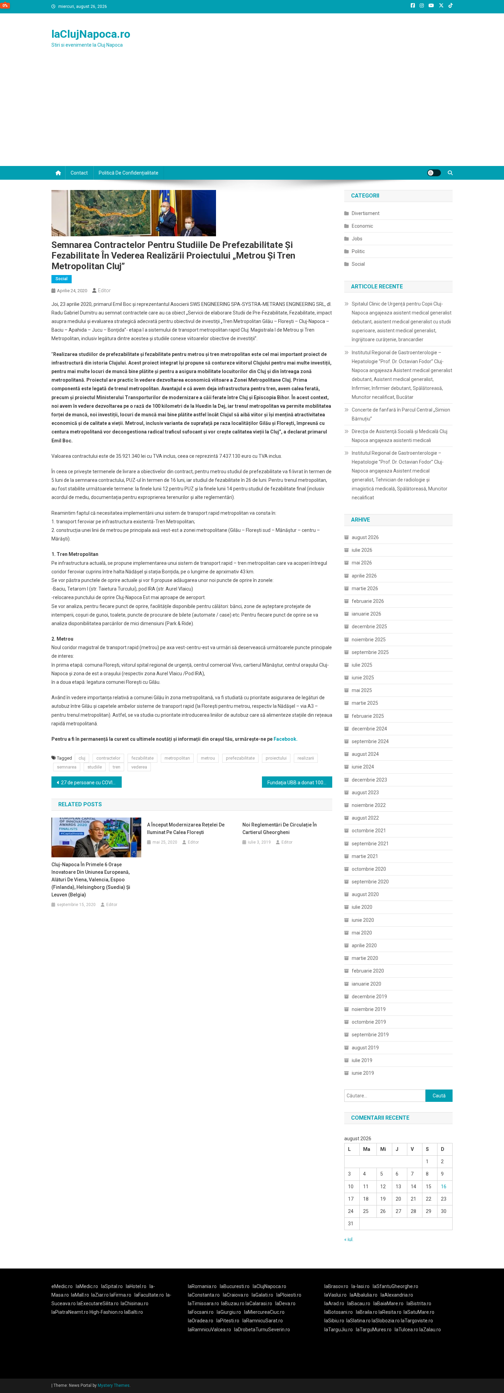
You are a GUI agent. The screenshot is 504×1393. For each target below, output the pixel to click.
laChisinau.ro (134, 1303)
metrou (208, 758)
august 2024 (365, 754)
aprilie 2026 (364, 576)
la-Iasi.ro (360, 1286)
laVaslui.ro (337, 1295)
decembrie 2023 (369, 780)
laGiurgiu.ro (230, 1312)
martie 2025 (365, 703)
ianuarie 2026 (366, 614)
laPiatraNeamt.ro (69, 1312)
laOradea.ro (200, 1320)
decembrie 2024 (369, 728)
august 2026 (365, 537)
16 (443, 1186)
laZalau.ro (430, 1329)
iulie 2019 (362, 1060)
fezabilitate (142, 758)
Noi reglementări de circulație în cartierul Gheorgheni (279, 828)
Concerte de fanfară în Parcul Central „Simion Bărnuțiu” (401, 414)
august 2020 (365, 894)
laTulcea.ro (407, 1329)
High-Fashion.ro (106, 1312)
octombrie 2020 (369, 869)
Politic (358, 251)
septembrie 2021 (370, 843)
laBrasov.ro (336, 1286)
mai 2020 (362, 933)
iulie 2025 (362, 665)
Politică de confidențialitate (128, 173)
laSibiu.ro (334, 1320)
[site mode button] (434, 172)
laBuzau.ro (233, 1303)
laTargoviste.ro (417, 1320)
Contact (79, 173)
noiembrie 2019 (369, 1009)
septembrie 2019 (370, 1034)
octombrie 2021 (369, 830)
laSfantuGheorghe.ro (395, 1286)
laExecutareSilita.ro (98, 1303)
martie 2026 (365, 588)
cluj (82, 758)
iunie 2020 (363, 920)
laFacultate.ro (149, 1295)
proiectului (276, 758)
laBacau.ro (358, 1303)
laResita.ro (390, 1312)
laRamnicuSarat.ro (262, 1320)
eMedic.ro (62, 1286)
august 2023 (365, 792)
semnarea (66, 767)
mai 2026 (362, 562)
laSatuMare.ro (419, 1312)
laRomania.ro (202, 1286)
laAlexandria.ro (397, 1295)
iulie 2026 (362, 550)
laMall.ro (80, 1295)
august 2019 (365, 1047)
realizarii (306, 758)
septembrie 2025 (370, 652)
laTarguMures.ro (374, 1329)
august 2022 (365, 818)
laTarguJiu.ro (340, 1329)
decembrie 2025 (369, 626)
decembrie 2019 (369, 996)
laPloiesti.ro (288, 1295)
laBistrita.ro (419, 1303)
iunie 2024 (363, 767)
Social (62, 278)
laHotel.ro (136, 1286)
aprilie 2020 (364, 945)
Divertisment (366, 213)
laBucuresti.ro (235, 1286)
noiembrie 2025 (369, 639)
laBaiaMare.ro (388, 1303)
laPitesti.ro (227, 1320)
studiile (94, 767)
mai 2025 (362, 690)
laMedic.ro (87, 1286)
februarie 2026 (368, 601)
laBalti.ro (133, 1312)
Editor (104, 290)
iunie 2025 (363, 677)
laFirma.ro (120, 1295)
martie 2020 (365, 958)
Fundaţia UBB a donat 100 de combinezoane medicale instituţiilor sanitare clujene (299, 782)
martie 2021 (365, 856)
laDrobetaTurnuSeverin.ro (262, 1329)
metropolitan (177, 758)
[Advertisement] (252, 115)
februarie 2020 (368, 971)
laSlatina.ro (358, 1320)
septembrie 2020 (370, 881)
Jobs (357, 238)
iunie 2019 (363, 1073)
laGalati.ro (262, 1295)
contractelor (108, 758)
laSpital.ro (112, 1286)
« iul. (348, 1239)
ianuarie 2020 (366, 984)
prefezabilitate (240, 758)
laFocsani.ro (201, 1312)
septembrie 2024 (370, 741)
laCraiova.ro (236, 1295)
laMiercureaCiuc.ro (264, 1312)
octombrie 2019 (369, 1022)
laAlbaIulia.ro (363, 1295)
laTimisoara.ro (203, 1303)
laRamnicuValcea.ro (209, 1329)
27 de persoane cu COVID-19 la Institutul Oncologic (91, 782)
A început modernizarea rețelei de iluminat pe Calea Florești (186, 828)
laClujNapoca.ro (90, 33)
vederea (139, 767)
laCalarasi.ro (258, 1303)
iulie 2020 (362, 907)
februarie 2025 (368, 716)
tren (116, 767)
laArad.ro (334, 1303)
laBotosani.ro (338, 1312)
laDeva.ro (285, 1303)
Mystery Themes (114, 1385)
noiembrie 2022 (369, 805)
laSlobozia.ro (386, 1320)
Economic (362, 226)
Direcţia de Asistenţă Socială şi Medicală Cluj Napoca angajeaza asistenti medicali (399, 436)
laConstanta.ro (204, 1295)
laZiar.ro (100, 1295)
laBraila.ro (366, 1312)
